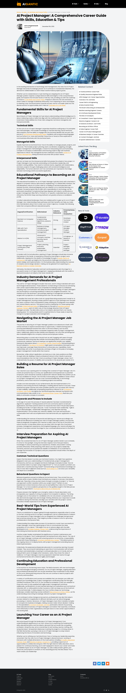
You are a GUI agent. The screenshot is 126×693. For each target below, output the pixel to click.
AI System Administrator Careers (89, 140)
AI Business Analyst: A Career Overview (91, 134)
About (81, 676)
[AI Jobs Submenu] (100, 3)
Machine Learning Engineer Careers (90, 110)
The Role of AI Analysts (36, 345)
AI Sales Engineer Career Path (38, 529)
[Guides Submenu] (89, 3)
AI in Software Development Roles (34, 134)
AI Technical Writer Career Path (51, 393)
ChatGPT (19, 679)
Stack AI (19, 684)
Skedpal (19, 681)
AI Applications (52, 679)
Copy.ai (19, 676)
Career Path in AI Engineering (88, 102)
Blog (106, 4)
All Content (51, 676)
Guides (86, 4)
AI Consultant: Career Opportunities (49, 343)
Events (50, 684)
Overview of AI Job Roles (57, 105)
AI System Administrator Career (48, 540)
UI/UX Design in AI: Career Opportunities (92, 97)
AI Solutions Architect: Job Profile (90, 124)
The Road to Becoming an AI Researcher (46, 489)
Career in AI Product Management (90, 132)
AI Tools (74, 4)
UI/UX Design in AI (52, 469)
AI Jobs (96, 4)
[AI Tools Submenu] (78, 3)
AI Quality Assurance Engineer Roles (90, 94)
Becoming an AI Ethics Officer (60, 592)
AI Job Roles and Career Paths (37, 12)
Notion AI (19, 683)
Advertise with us (84, 678)
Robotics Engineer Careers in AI (40, 642)
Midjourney (19, 678)
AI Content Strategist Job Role (39, 605)
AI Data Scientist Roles (29, 306)
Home (19, 12)
